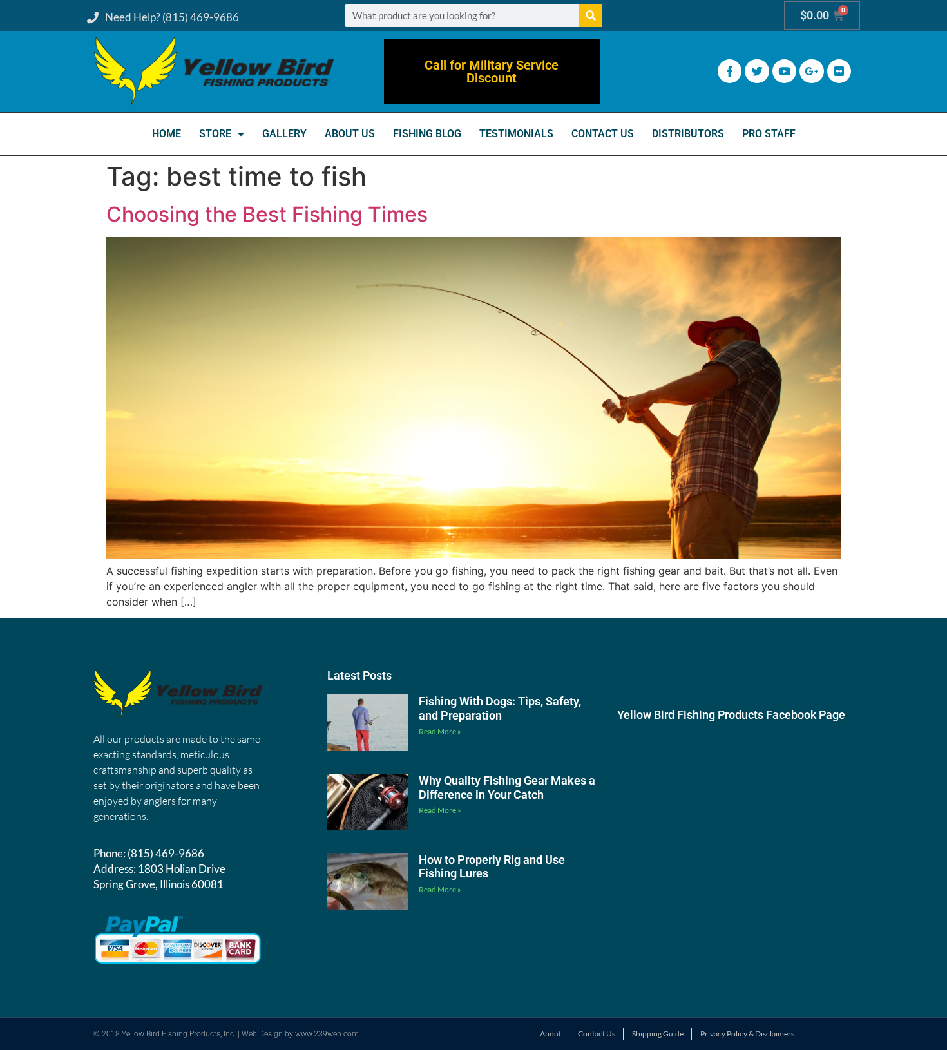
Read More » (440, 731)
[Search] (590, 15)
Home (166, 134)
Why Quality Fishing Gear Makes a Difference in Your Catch (507, 787)
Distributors (688, 134)
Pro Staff (769, 134)
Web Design (262, 1033)
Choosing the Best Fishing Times (267, 214)
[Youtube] (784, 71)
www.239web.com (327, 1033)
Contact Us (602, 134)
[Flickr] (839, 71)
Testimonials (516, 134)
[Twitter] (757, 71)
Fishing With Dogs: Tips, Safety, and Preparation (500, 708)
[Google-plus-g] (811, 71)
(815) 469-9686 (166, 853)
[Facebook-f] (729, 71)
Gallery (284, 134)
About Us (350, 134)
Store (215, 134)
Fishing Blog (427, 134)
